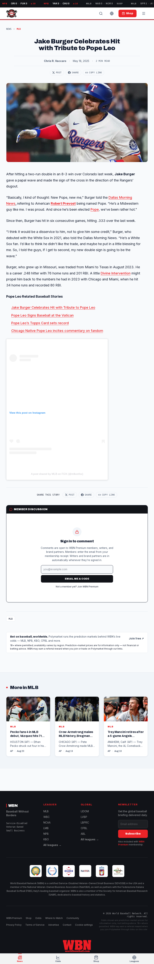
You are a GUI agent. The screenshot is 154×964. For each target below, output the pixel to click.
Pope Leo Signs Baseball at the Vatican (42, 315)
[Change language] (112, 13)
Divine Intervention (116, 273)
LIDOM (85, 811)
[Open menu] (144, 13)
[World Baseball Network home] (77, 946)
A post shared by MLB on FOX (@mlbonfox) (57, 473)
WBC (46, 816)
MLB (11, 619)
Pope (95, 209)
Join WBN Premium (87, 586)
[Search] (101, 13)
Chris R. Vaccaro (55, 60)
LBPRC (85, 822)
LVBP (84, 816)
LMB (46, 828)
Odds (38, 918)
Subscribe (133, 833)
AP (11, 751)
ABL (83, 833)
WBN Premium (14, 918)
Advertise (53, 924)
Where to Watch (54, 918)
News (8, 29)
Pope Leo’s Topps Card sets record (40, 323)
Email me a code (77, 579)
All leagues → (52, 845)
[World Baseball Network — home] (11, 13)
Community (72, 918)
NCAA (47, 822)
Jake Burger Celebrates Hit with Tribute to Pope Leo (53, 307)
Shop (29, 918)
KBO (46, 839)
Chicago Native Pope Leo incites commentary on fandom (57, 331)
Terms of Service (35, 924)
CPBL (84, 828)
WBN (13, 805)
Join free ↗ (136, 638)
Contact (67, 924)
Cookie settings (84, 924)
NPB (46, 833)
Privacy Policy (14, 924)
